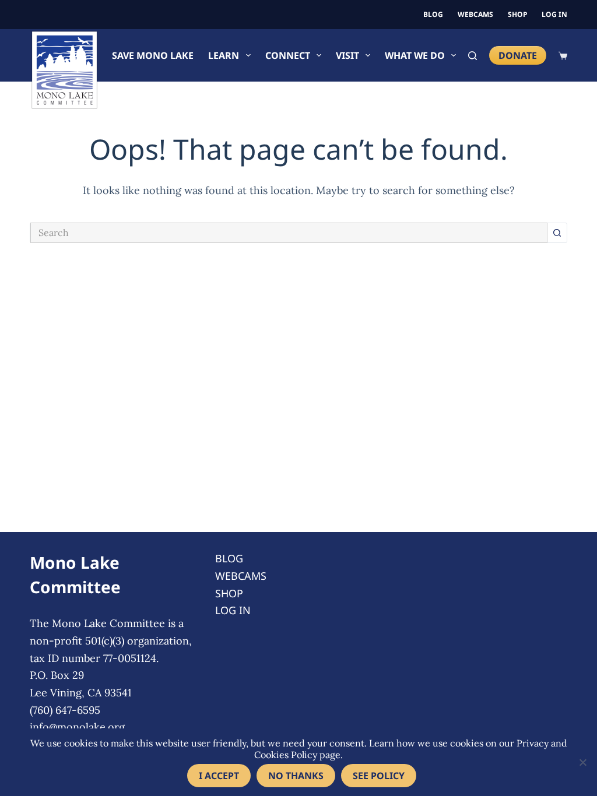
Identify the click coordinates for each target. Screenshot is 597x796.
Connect (287, 55)
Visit (347, 55)
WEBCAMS (475, 14)
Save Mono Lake (153, 55)
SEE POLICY (379, 775)
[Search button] (557, 232)
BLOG (433, 14)
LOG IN (554, 14)
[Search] (472, 55)
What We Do (415, 55)
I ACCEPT (219, 775)
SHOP (517, 14)
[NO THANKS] (582, 762)
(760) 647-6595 (65, 710)
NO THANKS (296, 775)
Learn (223, 55)
